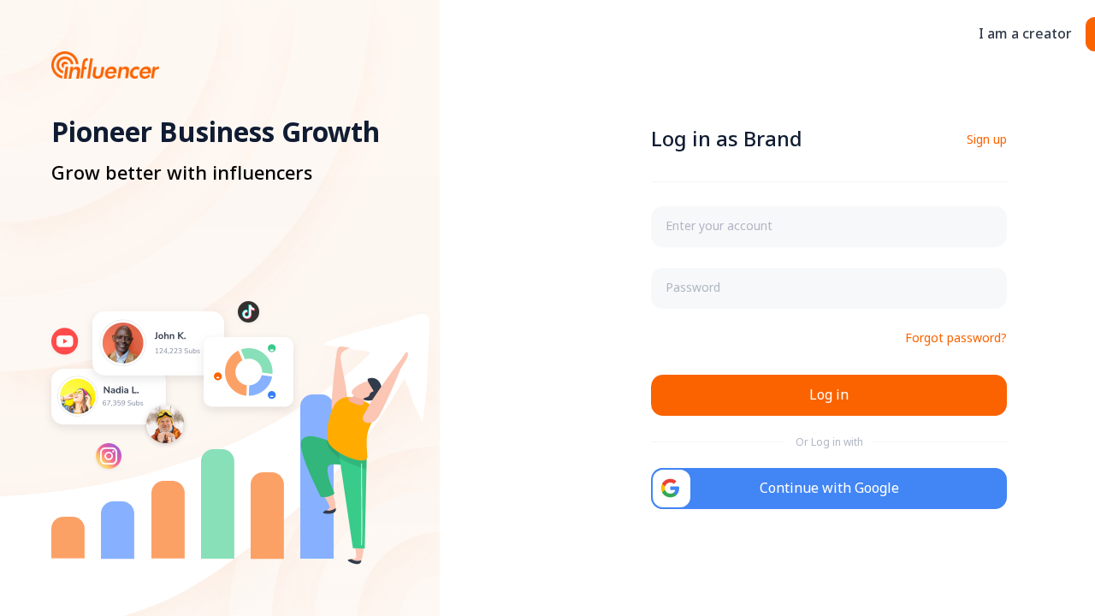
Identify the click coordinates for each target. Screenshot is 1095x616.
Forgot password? (956, 338)
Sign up (987, 140)
